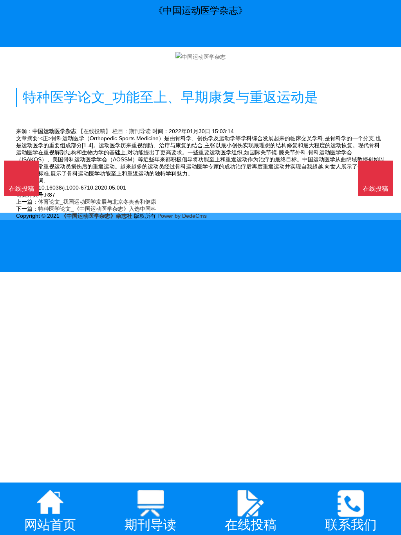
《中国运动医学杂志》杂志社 (96, 216)
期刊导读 (140, 131)
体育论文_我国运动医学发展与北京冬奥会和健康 (97, 202)
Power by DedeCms (182, 216)
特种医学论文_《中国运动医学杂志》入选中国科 (97, 209)
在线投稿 (375, 188)
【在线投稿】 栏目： (103, 131)
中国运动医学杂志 (54, 131)
